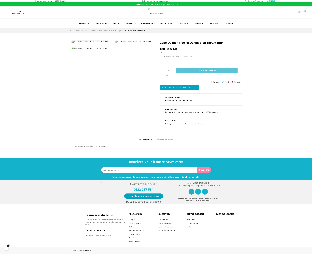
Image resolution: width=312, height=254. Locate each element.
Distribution (191, 227)
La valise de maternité (165, 227)
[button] (143, 196)
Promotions (133, 238)
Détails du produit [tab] (164, 139)
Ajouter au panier (207, 70)
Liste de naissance (164, 223)
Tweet (227, 82)
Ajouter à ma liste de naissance (177, 88)
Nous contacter (192, 223)
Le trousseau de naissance (167, 230)
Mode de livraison (135, 227)
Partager (216, 82)
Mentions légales (135, 234)
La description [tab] (145, 139)
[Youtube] (205, 192)
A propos (132, 220)
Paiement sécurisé (135, 223)
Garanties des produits (137, 230)
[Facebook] (191, 192)
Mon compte (191, 220)
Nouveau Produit (134, 241)
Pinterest (237, 82)
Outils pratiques (163, 220)
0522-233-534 (18, 14)
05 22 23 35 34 (272, 1)
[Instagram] (198, 192)
